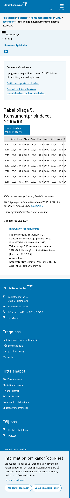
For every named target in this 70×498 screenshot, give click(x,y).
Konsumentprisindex (42, 17)
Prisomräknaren (11, 396)
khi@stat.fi (37, 206)
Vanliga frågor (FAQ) (13, 351)
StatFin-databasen (13, 379)
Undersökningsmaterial (15, 407)
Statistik (23, 17)
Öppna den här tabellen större (13, 129)
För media (8, 357)
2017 (58, 17)
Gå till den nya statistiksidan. (23, 83)
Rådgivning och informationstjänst (21, 339)
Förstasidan (9, 17)
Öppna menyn (12, 34)
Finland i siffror (11, 390)
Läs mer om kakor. (15, 480)
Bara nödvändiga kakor (47, 487)
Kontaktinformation (16, 449)
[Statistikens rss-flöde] (6, 54)
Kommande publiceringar (16, 401)
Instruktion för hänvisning (24, 228)
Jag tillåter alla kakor (18, 487)
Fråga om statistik (13, 345)
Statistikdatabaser (13, 384)
